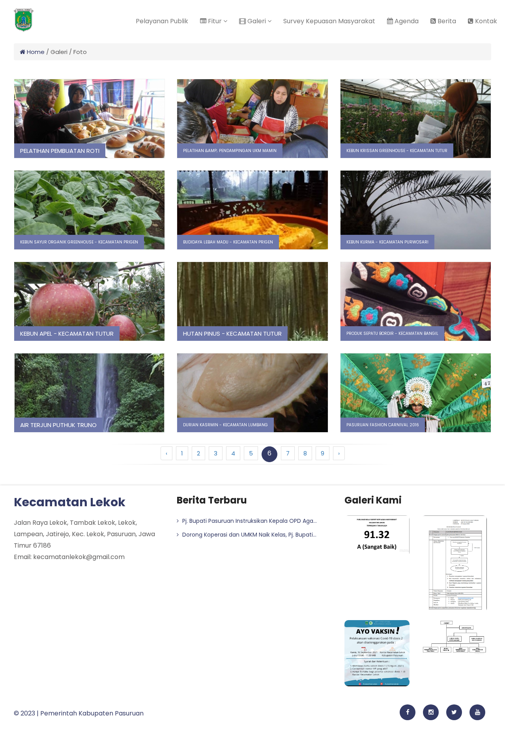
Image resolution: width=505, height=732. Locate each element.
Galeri (256, 21)
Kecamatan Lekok (69, 502)
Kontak (485, 21)
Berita (446, 21)
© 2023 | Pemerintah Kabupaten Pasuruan (79, 713)
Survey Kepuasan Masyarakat (329, 21)
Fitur (214, 21)
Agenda (406, 21)
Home (35, 52)
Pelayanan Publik (162, 21)
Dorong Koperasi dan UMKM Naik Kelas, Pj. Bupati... (248, 535)
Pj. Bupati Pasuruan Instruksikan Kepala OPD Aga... (249, 521)
